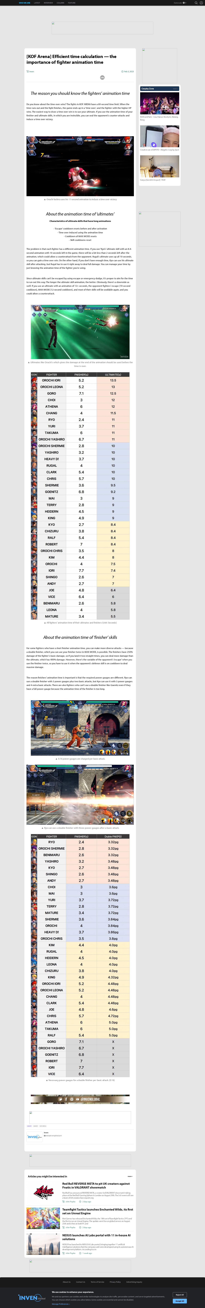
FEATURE (71, 3)
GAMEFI (29, 1126)
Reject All (180, 1294)
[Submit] (80, 77)
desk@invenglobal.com (54, 1136)
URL (102, 77)
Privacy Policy (115, 1282)
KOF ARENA (43, 1126)
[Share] (69, 77)
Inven (46, 1133)
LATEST (37, 3)
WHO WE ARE (24, 3)
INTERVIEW (48, 3)
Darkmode (178, 3)
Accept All (180, 1301)
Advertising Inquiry (134, 1282)
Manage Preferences (60, 1304)
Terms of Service (97, 1282)
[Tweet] (58, 77)
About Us (67, 1282)
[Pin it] (91, 77)
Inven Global (9, 3)
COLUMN (60, 3)
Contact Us (80, 1282)
